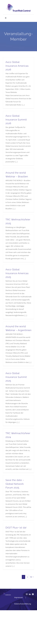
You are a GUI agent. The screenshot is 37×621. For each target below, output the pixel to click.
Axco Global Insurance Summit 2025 (16, 377)
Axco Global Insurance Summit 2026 (16, 119)
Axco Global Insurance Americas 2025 (17, 273)
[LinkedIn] (30, 594)
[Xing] (33, 594)
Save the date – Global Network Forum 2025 (15, 484)
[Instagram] (27, 594)
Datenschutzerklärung (22, 604)
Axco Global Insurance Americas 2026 (17, 66)
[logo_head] (18, 5)
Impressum (18, 597)
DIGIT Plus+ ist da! (16, 527)
